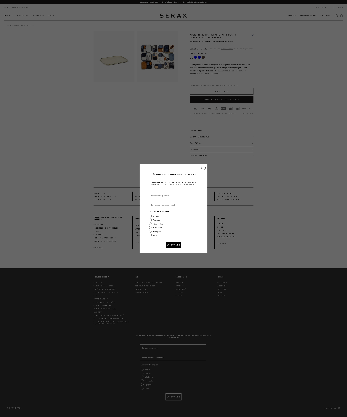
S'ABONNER (173, 245)
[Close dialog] (203, 168)
